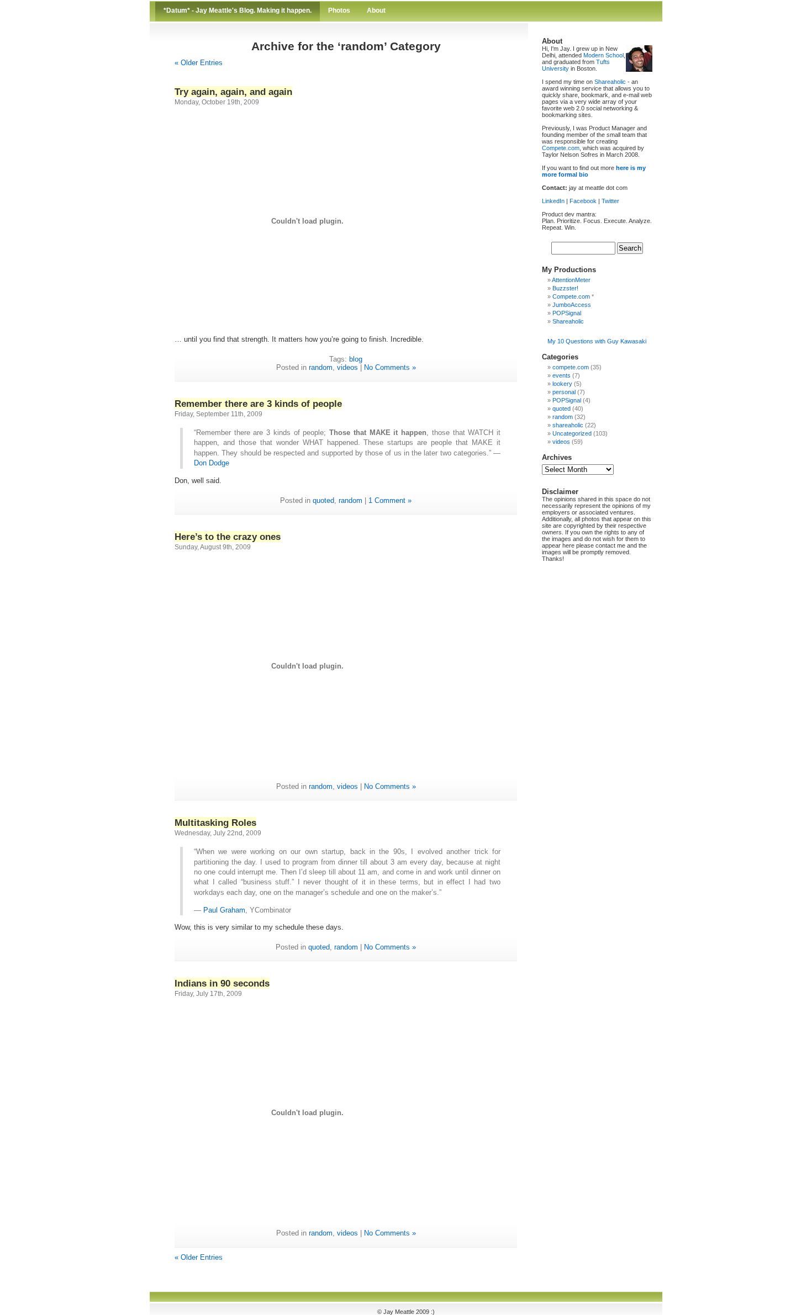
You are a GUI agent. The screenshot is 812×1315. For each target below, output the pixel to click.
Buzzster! (565, 288)
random (321, 367)
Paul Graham (224, 910)
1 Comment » (390, 500)
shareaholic (567, 425)
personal (564, 392)
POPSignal (566, 313)
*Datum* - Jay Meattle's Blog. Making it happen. (238, 10)
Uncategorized (572, 433)
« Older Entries (199, 63)
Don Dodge (211, 463)
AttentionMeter (571, 280)
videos (347, 367)
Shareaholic (610, 81)
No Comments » (390, 367)
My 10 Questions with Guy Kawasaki (596, 341)
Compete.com (560, 148)
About (376, 10)
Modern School (603, 55)
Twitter (610, 201)
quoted (323, 500)
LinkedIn (553, 201)
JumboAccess (571, 304)
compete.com (570, 367)
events (561, 375)
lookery (562, 383)
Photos (339, 10)
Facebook (583, 201)
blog (355, 359)
